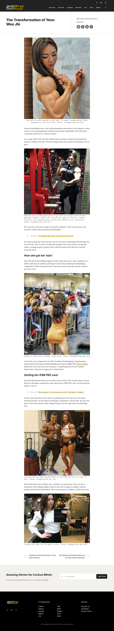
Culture (52, 7)
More (98, 7)
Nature (78, 7)
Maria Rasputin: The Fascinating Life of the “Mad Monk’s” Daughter (61, 392)
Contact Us (85, 606)
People (80, 22)
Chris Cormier (82, 364)
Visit (92, 7)
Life (85, 7)
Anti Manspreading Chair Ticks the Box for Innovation (56, 236)
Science (70, 7)
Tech (59, 614)
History (61, 7)
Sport (59, 616)
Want (59, 609)
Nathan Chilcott (91, 18)
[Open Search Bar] (106, 7)
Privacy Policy (86, 611)
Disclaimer (85, 609)
